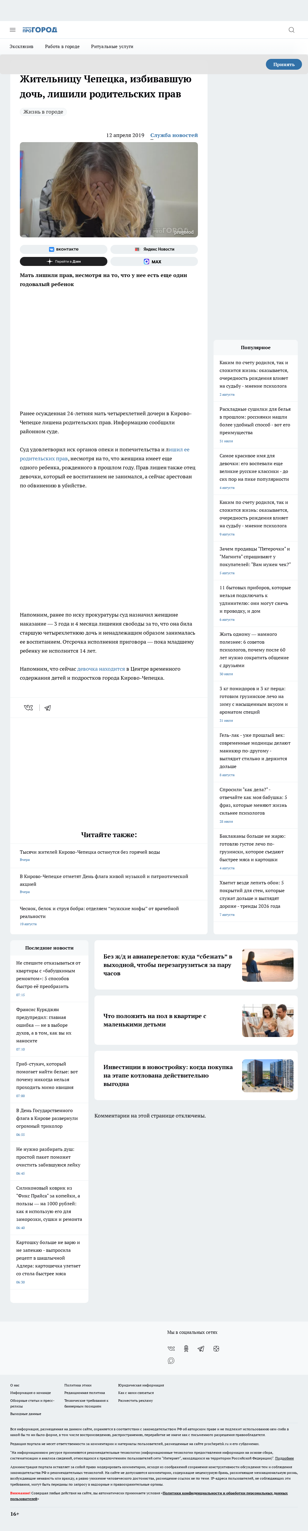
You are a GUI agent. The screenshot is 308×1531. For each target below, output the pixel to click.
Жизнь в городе (43, 111)
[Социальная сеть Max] (154, 261)
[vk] (29, 707)
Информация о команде (30, 1392)
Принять (284, 64)
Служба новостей (174, 135)
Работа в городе (62, 46)
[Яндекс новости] (154, 249)
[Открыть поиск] (291, 30)
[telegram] (50, 707)
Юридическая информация (141, 1385)
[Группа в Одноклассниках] (186, 1349)
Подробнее (284, 1458)
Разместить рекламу (135, 1400)
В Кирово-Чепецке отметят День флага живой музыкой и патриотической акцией (104, 883)
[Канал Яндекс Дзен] (63, 261)
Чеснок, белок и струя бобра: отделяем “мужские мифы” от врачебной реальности (99, 915)
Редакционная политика (84, 1392)
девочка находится (100, 668)
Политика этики (77, 1385)
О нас (15, 1385)
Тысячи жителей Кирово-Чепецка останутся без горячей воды (90, 855)
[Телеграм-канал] (201, 1349)
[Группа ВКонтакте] (63, 249)
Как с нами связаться (136, 1392)
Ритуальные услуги (112, 46)
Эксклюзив (22, 46)
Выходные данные (25, 1413)
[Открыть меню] (12, 30)
